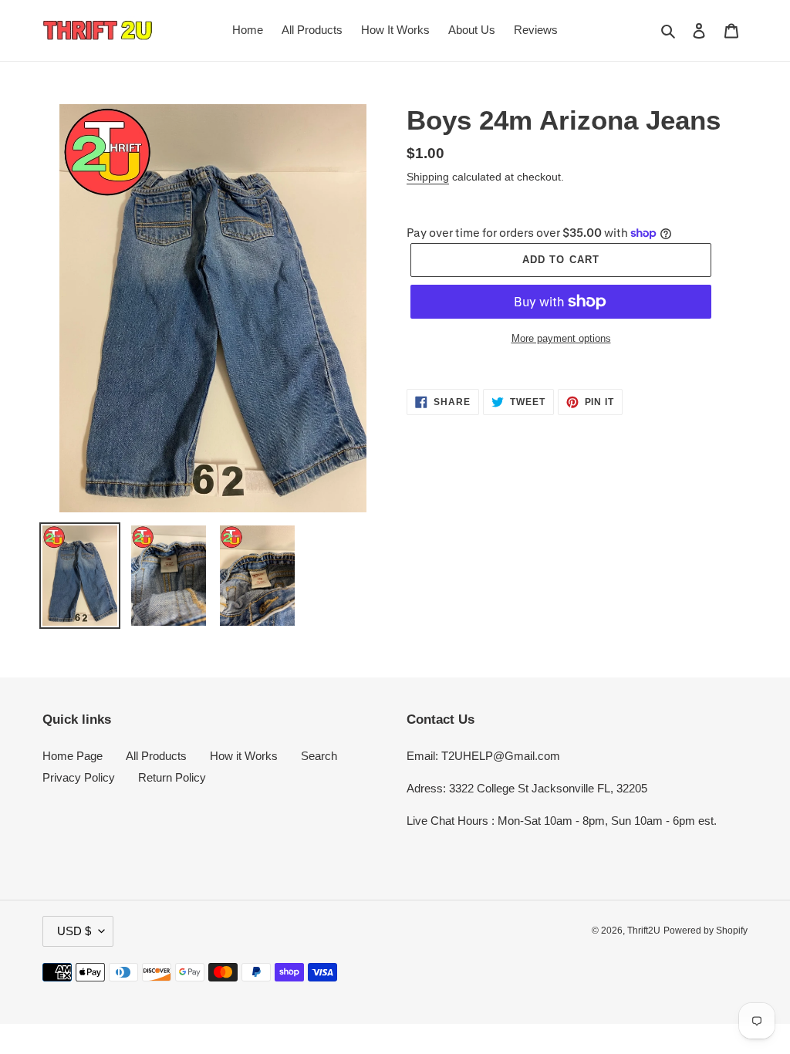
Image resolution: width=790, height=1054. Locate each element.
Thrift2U (643, 930)
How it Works (244, 755)
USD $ (74, 930)
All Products (156, 755)
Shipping (428, 177)
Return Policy (172, 777)
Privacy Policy (78, 777)
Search (319, 755)
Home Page (72, 755)
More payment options (561, 338)
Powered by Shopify (705, 930)
